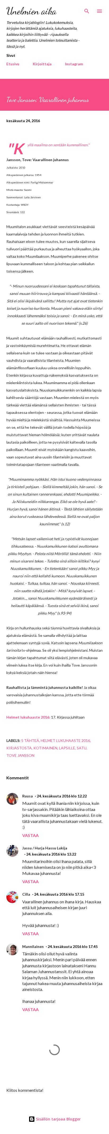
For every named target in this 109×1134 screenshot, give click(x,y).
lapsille (67, 748)
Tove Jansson (20, 755)
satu (82, 748)
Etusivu (12, 64)
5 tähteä (30, 740)
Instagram (74, 64)
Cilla (26, 894)
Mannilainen (33, 946)
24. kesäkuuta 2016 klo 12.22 (62, 796)
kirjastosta (19, 748)
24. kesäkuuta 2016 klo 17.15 (59, 894)
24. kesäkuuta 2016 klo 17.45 (73, 946)
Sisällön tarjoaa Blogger (58, 1119)
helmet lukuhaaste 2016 (65, 740)
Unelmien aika (31, 11)
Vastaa (30, 835)
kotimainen (45, 748)
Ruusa (27, 796)
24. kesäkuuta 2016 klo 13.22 (51, 854)
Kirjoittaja (42, 64)
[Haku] (87, 9)
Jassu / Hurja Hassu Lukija (44, 848)
